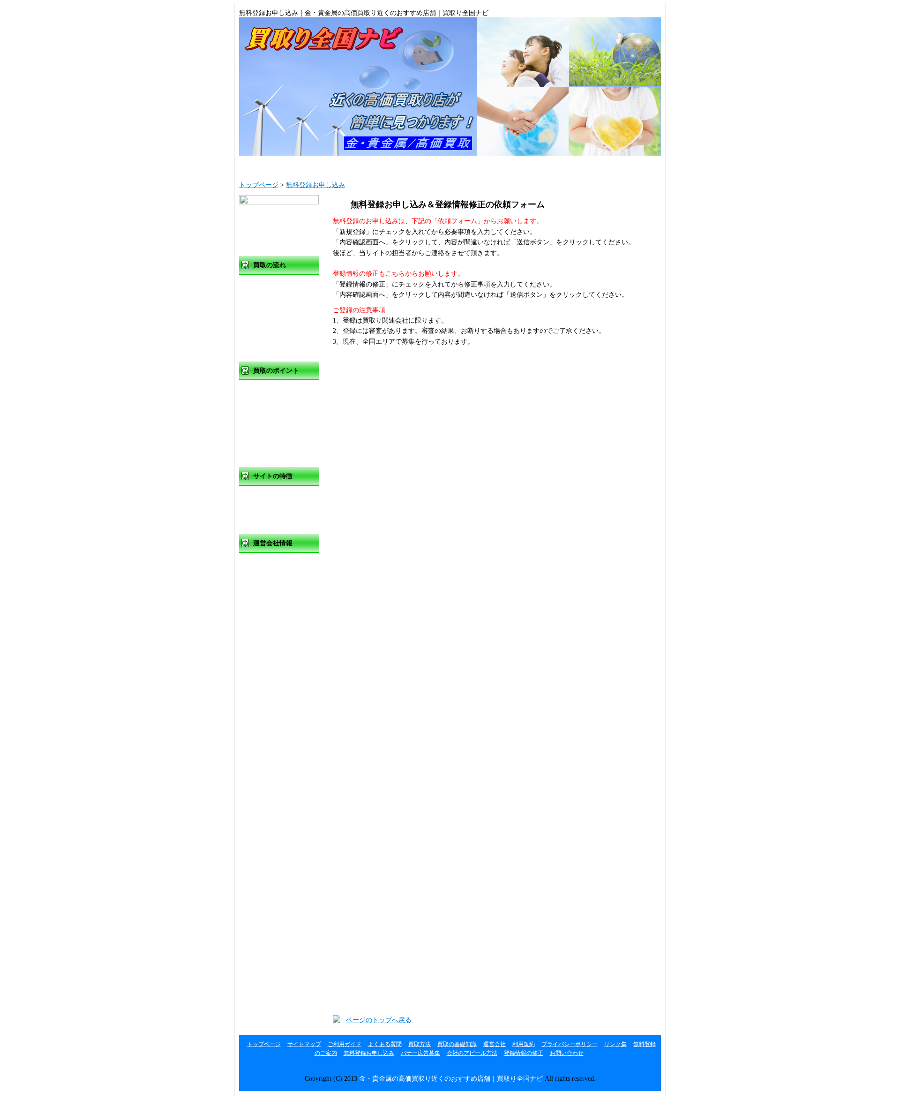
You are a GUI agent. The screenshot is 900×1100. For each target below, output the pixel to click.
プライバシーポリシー (283, 600)
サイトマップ (344, 165)
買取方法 (264, 284)
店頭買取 (264, 303)
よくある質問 (485, 165)
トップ (274, 165)
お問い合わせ (625, 165)
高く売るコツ (270, 409)
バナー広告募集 (420, 1053)
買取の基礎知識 (274, 389)
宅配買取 (264, 342)
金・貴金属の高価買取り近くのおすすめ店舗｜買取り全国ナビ (451, 1078)
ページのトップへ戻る (379, 1020)
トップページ (258, 184)
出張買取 (264, 322)
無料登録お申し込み (315, 184)
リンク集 (264, 620)
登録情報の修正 (523, 1053)
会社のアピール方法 (472, 1053)
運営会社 (555, 165)
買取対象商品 (270, 447)
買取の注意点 (270, 428)
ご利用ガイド (414, 165)
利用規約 (264, 581)
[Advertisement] (276, 230)
